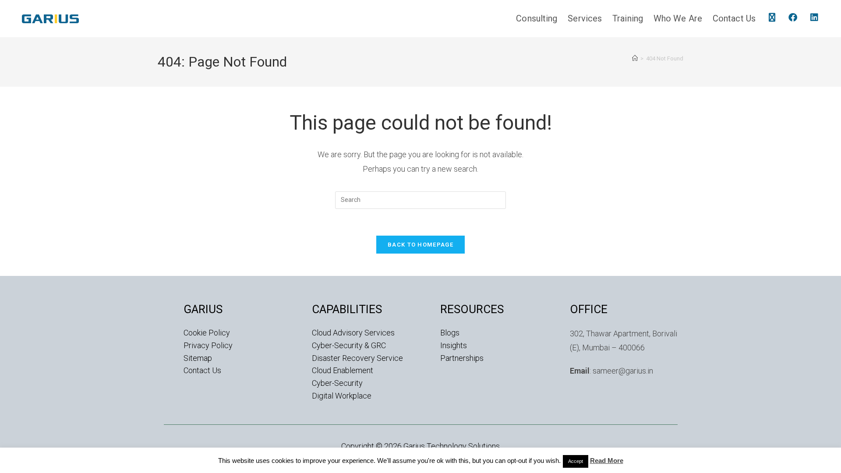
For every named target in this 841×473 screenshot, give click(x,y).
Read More (606, 460)
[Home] (635, 58)
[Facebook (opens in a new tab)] (793, 17)
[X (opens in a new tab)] (772, 17)
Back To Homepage (420, 244)
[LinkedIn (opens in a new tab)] (814, 17)
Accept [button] (575, 461)
